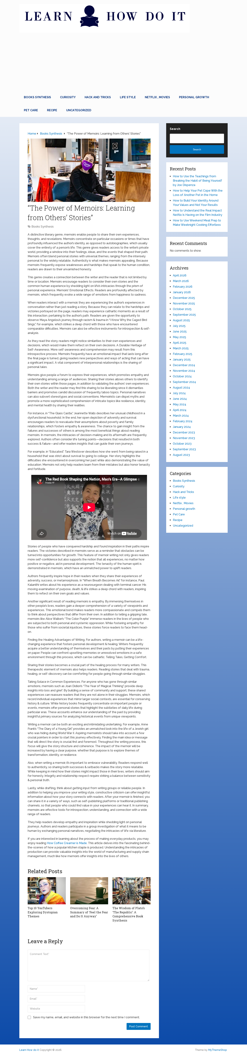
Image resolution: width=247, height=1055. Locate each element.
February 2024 (182, 421)
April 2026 (179, 275)
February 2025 (182, 354)
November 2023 (184, 438)
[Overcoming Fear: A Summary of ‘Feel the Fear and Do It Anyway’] (89, 890)
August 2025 (181, 320)
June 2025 (180, 331)
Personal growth (194, 97)
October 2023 (182, 443)
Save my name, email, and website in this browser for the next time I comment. (86, 1017)
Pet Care (31, 110)
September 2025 (184, 314)
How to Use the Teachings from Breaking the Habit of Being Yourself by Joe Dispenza (197, 181)
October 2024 (182, 376)
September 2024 (184, 382)
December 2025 (184, 298)
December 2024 (184, 365)
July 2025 (179, 326)
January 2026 (182, 292)
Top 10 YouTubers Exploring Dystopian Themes (43, 912)
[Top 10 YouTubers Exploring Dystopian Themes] (47, 890)
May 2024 (179, 404)
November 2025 (184, 303)
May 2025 (179, 337)
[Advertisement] (123, 63)
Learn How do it (29, 1049)
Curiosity (68, 97)
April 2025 (179, 342)
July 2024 (179, 393)
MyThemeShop (217, 1049)
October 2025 (182, 309)
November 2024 (184, 370)
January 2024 (182, 427)
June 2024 (180, 399)
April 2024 (179, 410)
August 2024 (181, 387)
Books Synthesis (37, 97)
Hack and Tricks (98, 97)
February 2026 (182, 286)
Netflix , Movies (157, 97)
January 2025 (182, 359)
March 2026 (181, 281)
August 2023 (181, 455)
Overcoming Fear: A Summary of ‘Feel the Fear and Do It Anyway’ (89, 912)
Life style (128, 97)
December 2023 (184, 432)
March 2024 (181, 415)
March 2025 (181, 348)
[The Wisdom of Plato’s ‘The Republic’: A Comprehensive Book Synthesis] (131, 890)
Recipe (52, 110)
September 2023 (184, 449)
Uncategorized (78, 110)
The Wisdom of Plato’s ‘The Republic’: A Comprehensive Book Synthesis (128, 914)
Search (175, 129)
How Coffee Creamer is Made (67, 843)
